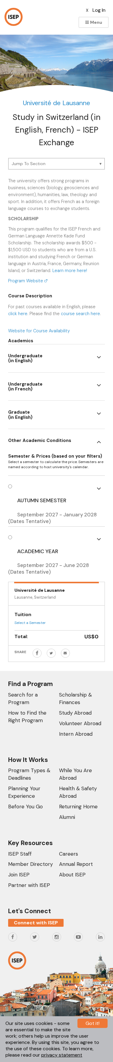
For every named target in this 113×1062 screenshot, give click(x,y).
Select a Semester (30, 622)
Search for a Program (23, 698)
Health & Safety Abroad (78, 792)
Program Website (26, 281)
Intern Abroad (76, 734)
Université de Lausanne (56, 103)
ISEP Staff (20, 854)
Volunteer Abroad (80, 723)
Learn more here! (69, 270)
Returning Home (78, 806)
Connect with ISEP (36, 922)
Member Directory (30, 864)
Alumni (67, 817)
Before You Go (25, 806)
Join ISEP (19, 874)
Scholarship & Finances (75, 698)
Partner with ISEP (29, 885)
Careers (68, 854)
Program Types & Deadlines (29, 774)
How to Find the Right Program (27, 717)
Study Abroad (75, 713)
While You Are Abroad (75, 774)
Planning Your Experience (24, 792)
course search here (80, 313)
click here (17, 313)
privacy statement (61, 1055)
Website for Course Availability (39, 331)
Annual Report (76, 864)
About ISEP (72, 874)
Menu (95, 22)
